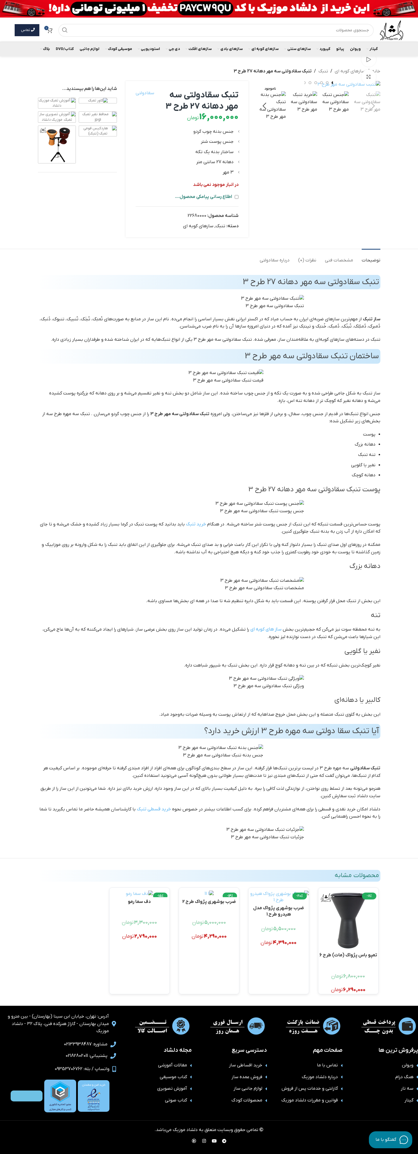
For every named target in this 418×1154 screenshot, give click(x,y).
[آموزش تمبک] (57, 103)
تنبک (323, 71)
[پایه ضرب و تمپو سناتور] (57, 144)
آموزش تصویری (172, 1088)
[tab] (371, 257)
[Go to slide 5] (310, 82)
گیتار (408, 1100)
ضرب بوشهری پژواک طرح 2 (209, 902)
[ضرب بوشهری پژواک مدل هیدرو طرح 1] (279, 897)
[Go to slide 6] (304, 82)
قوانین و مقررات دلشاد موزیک (309, 1100)
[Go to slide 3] (321, 82)
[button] (373, 106)
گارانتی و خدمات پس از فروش (310, 1088)
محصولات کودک (247, 1100)
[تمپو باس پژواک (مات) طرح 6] (348, 921)
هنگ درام (404, 1077)
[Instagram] (204, 1141)
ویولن (407, 1065)
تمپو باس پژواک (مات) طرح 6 (348, 955)
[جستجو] (64, 30)
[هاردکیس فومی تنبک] (98, 130)
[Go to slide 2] (327, 82)
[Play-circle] (194, 1141)
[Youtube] (214, 1141)
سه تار (407, 1088)
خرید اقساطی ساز (245, 1065)
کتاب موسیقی (173, 1077)
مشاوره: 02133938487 (85, 1044)
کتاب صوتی (176, 1100)
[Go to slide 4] (315, 82)
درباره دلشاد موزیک (320, 1077)
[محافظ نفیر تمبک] (98, 116)
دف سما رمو (139, 902)
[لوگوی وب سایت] (391, 30)
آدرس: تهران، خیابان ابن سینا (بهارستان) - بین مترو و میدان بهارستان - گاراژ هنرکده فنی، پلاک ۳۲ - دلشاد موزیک (58, 1024)
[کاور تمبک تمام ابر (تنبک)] (98, 100)
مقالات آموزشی (172, 1065)
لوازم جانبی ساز (248, 1088)
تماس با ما (327, 1065)
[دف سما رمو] (139, 894)
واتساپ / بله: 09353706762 (82, 1069)
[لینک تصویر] (94, 1096)
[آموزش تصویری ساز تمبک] (57, 116)
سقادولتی (145, 93)
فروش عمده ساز (247, 1077)
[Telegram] (224, 1141)
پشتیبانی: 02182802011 (86, 1056)
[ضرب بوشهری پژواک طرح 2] (209, 894)
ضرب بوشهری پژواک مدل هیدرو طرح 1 (278, 910)
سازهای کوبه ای (350, 71)
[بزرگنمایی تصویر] (368, 77)
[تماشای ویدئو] (368, 59)
